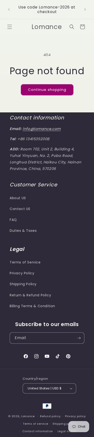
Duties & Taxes (23, 230)
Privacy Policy (22, 273)
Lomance (28, 416)
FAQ (13, 219)
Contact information (37, 431)
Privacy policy (75, 416)
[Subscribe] (79, 338)
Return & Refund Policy (30, 295)
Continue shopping (47, 89)
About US (18, 198)
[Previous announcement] (9, 9)
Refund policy (50, 416)
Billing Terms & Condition (32, 306)
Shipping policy (64, 424)
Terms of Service (25, 262)
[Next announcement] (85, 9)
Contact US (20, 208)
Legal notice (67, 431)
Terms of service (35, 424)
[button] (9, 27)
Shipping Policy (23, 284)
